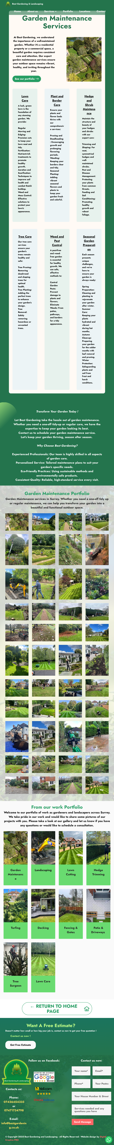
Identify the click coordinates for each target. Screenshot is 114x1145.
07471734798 (14, 1110)
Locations (84, 11)
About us (32, 11)
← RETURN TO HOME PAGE (53, 1009)
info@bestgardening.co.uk (13, 1125)
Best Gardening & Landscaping (27, 4)
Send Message (82, 1122)
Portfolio (68, 11)
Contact (101, 11)
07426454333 (14, 1102)
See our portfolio (25, 79)
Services (49, 11)
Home (17, 11)
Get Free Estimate (20, 1045)
